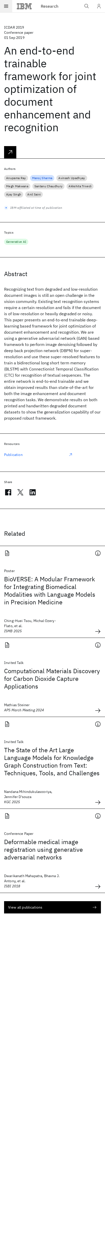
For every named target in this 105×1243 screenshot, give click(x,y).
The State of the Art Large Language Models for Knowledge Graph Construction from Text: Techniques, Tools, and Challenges (52, 761)
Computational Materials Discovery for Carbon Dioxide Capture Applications (52, 678)
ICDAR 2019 (14, 27)
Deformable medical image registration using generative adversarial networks (43, 849)
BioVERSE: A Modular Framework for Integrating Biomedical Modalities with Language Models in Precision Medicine (49, 590)
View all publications (25, 907)
